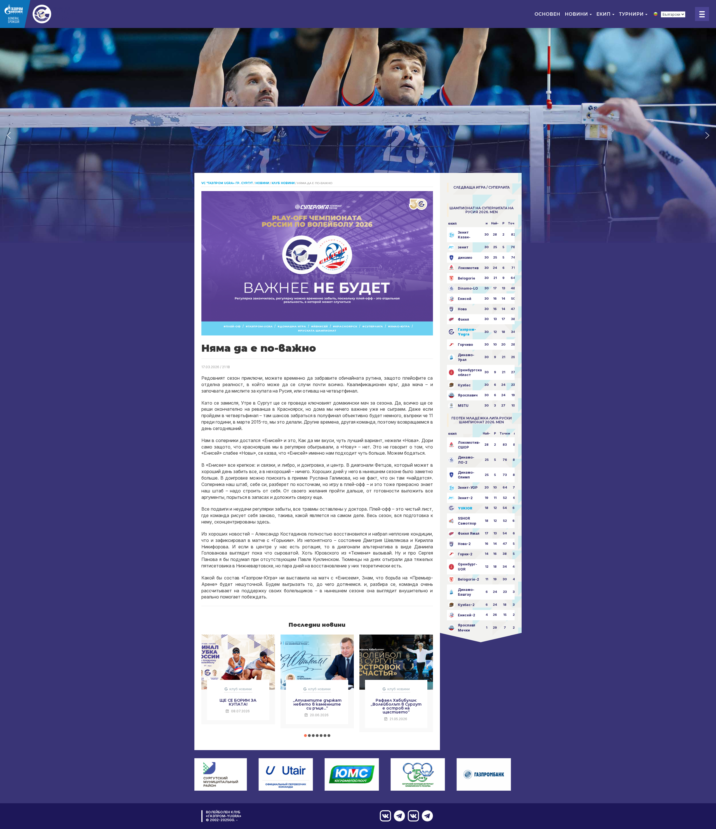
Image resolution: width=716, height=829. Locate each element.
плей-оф (233, 326)
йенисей (320, 326)
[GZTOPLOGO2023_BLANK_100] (39, 14)
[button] (8, 135)
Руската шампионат (318, 330)
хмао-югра (400, 326)
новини (577, 14)
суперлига (373, 326)
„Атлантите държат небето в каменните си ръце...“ (317, 704)
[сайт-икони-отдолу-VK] (412, 815)
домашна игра (293, 326)
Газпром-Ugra (260, 326)
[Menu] (702, 14)
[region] (358, 135)
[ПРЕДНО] (426, 815)
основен (547, 14)
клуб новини (240, 689)
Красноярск (346, 326)
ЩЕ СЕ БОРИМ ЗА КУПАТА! (238, 702)
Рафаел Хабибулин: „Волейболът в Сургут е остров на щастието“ (396, 706)
